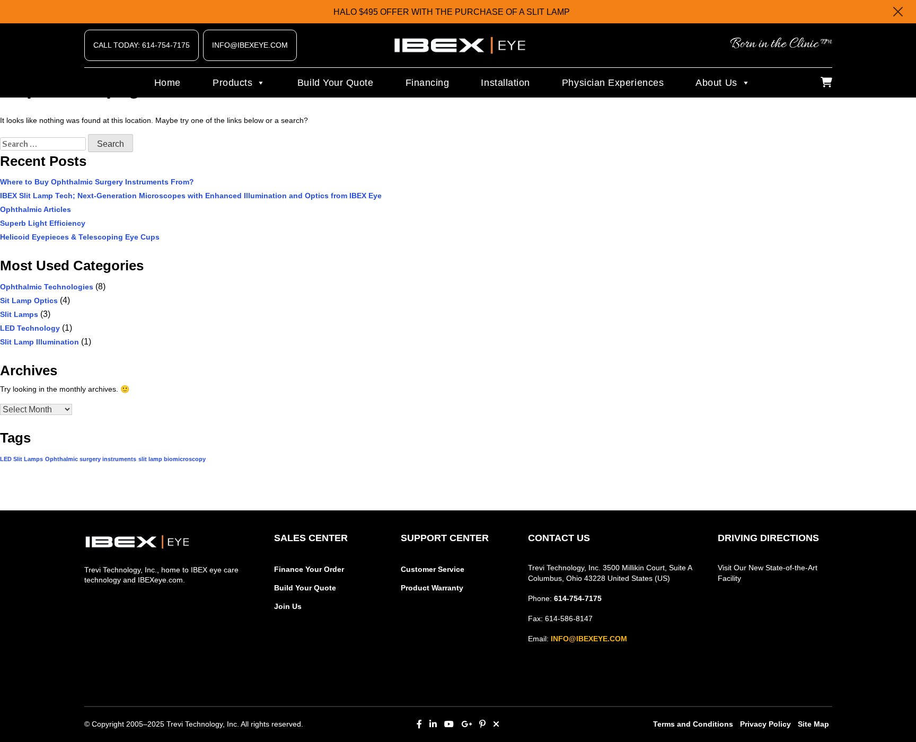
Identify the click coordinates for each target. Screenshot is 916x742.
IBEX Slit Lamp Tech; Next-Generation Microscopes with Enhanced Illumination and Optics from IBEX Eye (191, 195)
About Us (716, 82)
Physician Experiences (613, 82)
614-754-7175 (578, 598)
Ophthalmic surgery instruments (90, 459)
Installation (505, 82)
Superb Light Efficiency (42, 223)
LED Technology (30, 328)
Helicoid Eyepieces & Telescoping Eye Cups (80, 237)
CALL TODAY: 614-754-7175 (141, 45)
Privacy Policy (765, 724)
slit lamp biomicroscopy (172, 459)
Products (232, 82)
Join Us (288, 606)
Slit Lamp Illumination (39, 342)
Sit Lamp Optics (29, 300)
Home (167, 82)
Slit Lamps (19, 314)
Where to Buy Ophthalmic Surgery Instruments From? (97, 182)
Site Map (813, 724)
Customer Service (432, 569)
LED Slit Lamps (21, 459)
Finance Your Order (309, 569)
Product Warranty (432, 588)
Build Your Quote (335, 82)
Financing (428, 82)
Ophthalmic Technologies (46, 286)
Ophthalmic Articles (35, 209)
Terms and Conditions (693, 724)
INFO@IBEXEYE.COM (250, 45)
